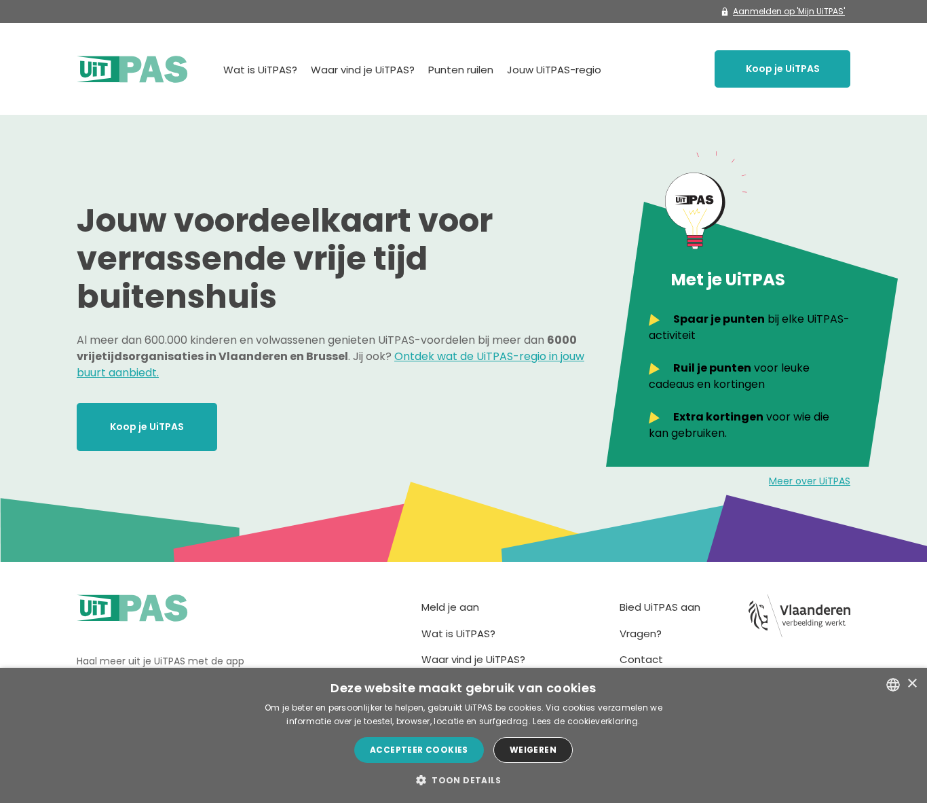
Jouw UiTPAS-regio (554, 70)
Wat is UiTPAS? (260, 70)
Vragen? (641, 633)
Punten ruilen (460, 70)
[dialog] (463, 735)
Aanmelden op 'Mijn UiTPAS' (789, 11)
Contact (641, 659)
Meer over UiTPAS (809, 481)
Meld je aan (450, 607)
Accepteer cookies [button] (419, 749)
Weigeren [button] (533, 749)
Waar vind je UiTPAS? (363, 70)
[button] (463, 780)
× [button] (912, 684)
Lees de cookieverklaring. (587, 721)
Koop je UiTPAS (783, 68)
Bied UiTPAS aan (660, 607)
